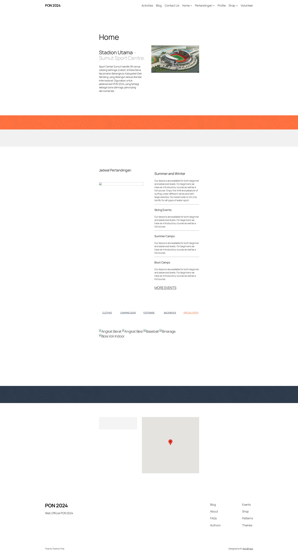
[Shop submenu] (237, 5)
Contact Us (172, 5)
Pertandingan (203, 5)
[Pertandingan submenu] (214, 5)
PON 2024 (52, 5)
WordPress (248, 548)
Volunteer (247, 5)
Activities (147, 5)
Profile (222, 5)
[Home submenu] (191, 5)
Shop (232, 5)
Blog (159, 5)
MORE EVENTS (165, 287)
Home (186, 5)
